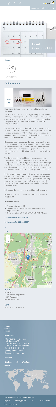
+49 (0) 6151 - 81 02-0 (15, 348)
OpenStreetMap (44, 286)
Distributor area (10, 404)
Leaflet (39, 286)
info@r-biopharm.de (15, 350)
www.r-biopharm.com (15, 353)
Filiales (7, 331)
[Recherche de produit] (14, 3)
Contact (7, 328)
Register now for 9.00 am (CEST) (16, 217)
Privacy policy (20, 400)
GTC (32, 400)
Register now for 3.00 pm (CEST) (16, 222)
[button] (28, 257)
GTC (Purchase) (44, 400)
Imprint (7, 400)
